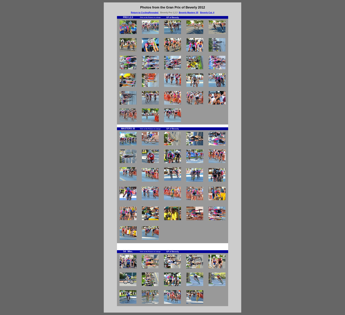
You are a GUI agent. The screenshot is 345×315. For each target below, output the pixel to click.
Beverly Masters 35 (188, 12)
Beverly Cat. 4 (207, 12)
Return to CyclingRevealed (145, 12)
